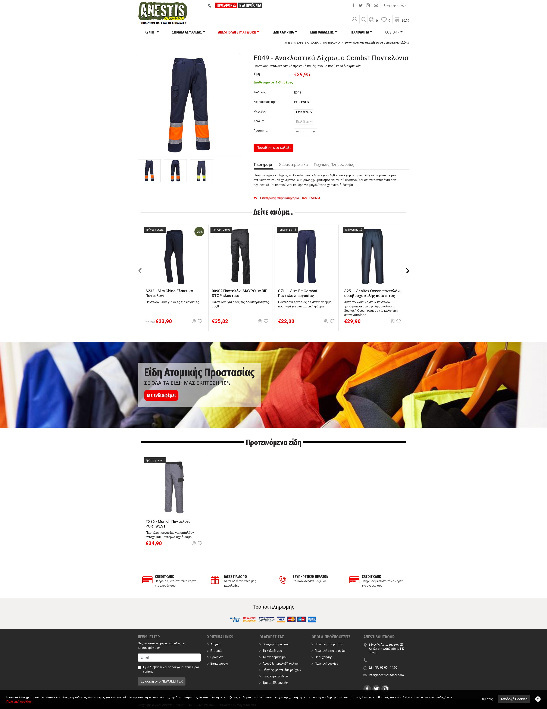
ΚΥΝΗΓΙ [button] (150, 32)
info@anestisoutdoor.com (386, 675)
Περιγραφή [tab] (263, 164)
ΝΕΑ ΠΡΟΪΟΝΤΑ (250, 5)
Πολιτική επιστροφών (330, 650)
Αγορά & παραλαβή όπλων (280, 663)
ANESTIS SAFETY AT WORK (302, 42)
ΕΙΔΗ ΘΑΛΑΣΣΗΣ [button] (322, 32)
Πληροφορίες (394, 5)
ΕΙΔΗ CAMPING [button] (283, 32)
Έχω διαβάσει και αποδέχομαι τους (171, 669)
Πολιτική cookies (326, 663)
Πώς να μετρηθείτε (276, 676)
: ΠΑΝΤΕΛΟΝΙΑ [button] (290, 198)
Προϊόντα (216, 657)
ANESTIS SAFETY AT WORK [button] (237, 32)
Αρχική (215, 644)
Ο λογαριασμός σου (276, 644)
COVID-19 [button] (392, 32)
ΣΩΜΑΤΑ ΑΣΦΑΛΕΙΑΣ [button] (187, 32)
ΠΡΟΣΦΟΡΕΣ (226, 5)
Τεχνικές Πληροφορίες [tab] (333, 164)
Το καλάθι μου (272, 650)
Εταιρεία (216, 650)
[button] (373, 22)
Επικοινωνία (219, 663)
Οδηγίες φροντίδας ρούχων (282, 670)
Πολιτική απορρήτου (329, 644)
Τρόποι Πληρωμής (275, 682)
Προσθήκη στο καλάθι (273, 148)
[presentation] (140, 270)
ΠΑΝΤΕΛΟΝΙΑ (331, 42)
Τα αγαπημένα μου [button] (275, 657)
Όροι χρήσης (323, 657)
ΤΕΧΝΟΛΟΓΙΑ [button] (359, 32)
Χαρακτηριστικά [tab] (293, 164)
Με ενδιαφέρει (161, 395)
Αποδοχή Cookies (514, 699)
